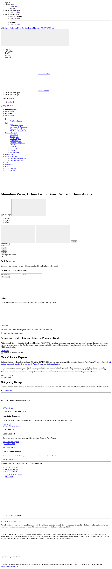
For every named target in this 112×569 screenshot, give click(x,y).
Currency (13, 168)
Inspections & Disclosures (19, 127)
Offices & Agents (11, 133)
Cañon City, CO (15, 139)
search (4, 248)
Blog (7, 166)
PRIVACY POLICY (12, 469)
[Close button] (28, 207)
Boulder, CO (14, 137)
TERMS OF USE (11, 467)
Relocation (9, 154)
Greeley (17, 364)
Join (6, 162)
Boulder (41, 364)
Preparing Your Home (17, 129)
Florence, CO (14, 147)
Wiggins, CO (14, 152)
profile (7, 55)
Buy (6, 119)
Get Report (5, 277)
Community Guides (16, 160)
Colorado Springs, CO (17, 143)
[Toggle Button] (35, 37)
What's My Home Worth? (18, 131)
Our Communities (11, 156)
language (13, 170)
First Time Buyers (16, 121)
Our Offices (14, 135)
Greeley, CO (14, 150)
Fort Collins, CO (15, 148)
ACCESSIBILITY (11, 471)
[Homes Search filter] (53, 234)
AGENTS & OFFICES (13, 475)
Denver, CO (14, 145)
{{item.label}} (15, 12)
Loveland (10, 364)
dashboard (13, 7)
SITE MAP (9, 477)
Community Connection (18, 158)
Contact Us (9, 164)
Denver (24, 364)
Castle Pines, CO (15, 141)
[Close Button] (18, 234)
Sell (6, 123)
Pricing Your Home (16, 125)
